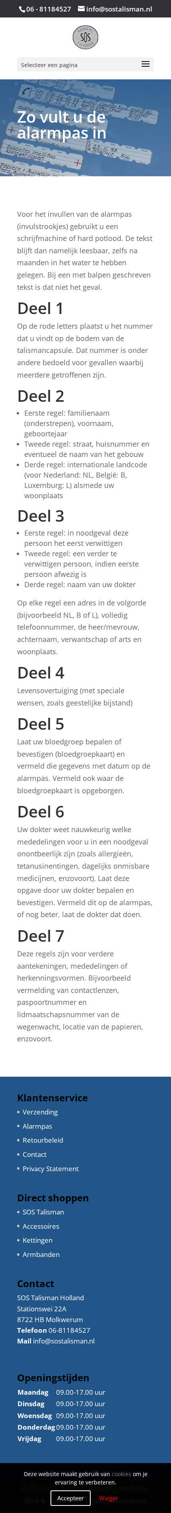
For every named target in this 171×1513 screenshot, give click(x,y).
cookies (121, 1474)
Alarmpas (37, 1126)
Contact (35, 1154)
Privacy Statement (51, 1168)
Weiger (108, 1498)
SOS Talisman (43, 1211)
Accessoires (41, 1226)
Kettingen (37, 1240)
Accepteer (70, 1498)
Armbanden (41, 1254)
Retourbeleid (43, 1140)
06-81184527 (69, 1330)
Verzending (40, 1111)
